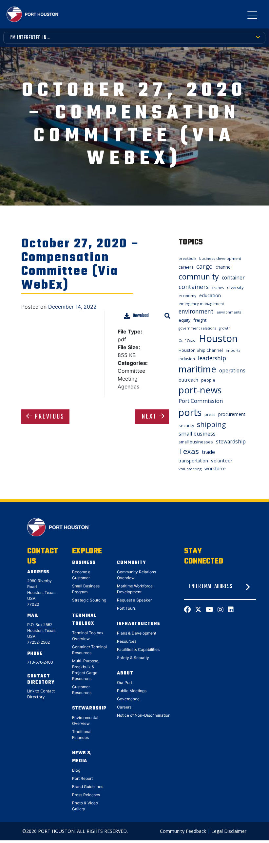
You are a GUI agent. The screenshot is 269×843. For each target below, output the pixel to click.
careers (186, 267)
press (209, 414)
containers (194, 287)
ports (190, 412)
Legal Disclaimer (228, 831)
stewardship (231, 441)
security (186, 425)
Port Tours (126, 608)
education (210, 295)
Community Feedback (183, 831)
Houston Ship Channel (201, 350)
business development (220, 258)
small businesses (196, 442)
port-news (200, 390)
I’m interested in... (30, 38)
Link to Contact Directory (41, 694)
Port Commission (201, 400)
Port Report (82, 778)
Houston (218, 338)
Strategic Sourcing (89, 600)
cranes (218, 287)
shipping (211, 424)
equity (184, 320)
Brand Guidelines (87, 786)
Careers (124, 707)
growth (225, 328)
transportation (193, 460)
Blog (76, 770)
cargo (204, 266)
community (199, 276)
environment (196, 311)
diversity (235, 287)
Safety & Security (133, 657)
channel (224, 267)
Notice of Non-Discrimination (143, 715)
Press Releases (86, 794)
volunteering (190, 468)
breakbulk (187, 258)
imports (233, 350)
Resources (126, 641)
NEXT (149, 416)
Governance (128, 698)
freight (199, 320)
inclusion (187, 359)
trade (208, 452)
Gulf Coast (187, 340)
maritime (197, 369)
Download (141, 315)
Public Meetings (131, 690)
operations (232, 370)
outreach (188, 379)
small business (197, 433)
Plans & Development (136, 633)
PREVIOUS (50, 416)
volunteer (222, 460)
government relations (197, 328)
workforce (215, 468)
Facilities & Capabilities (138, 649)
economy (187, 295)
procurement (231, 414)
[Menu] (252, 16)
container (233, 277)
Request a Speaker (134, 600)
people (208, 380)
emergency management (201, 303)
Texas (189, 451)
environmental (229, 312)
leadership (212, 358)
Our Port (124, 682)
